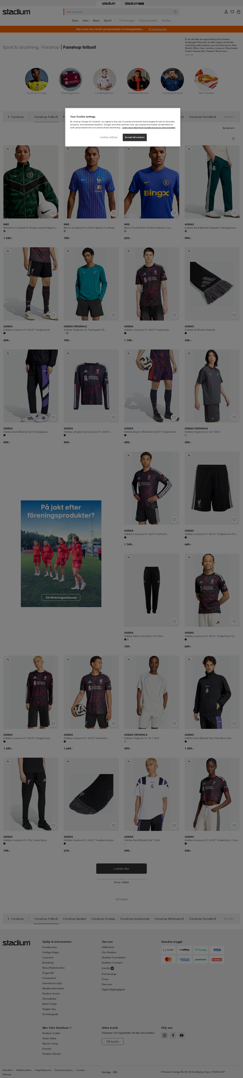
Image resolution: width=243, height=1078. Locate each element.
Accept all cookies (135, 137)
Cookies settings (109, 137)
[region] (123, 127)
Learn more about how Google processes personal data (148, 127)
